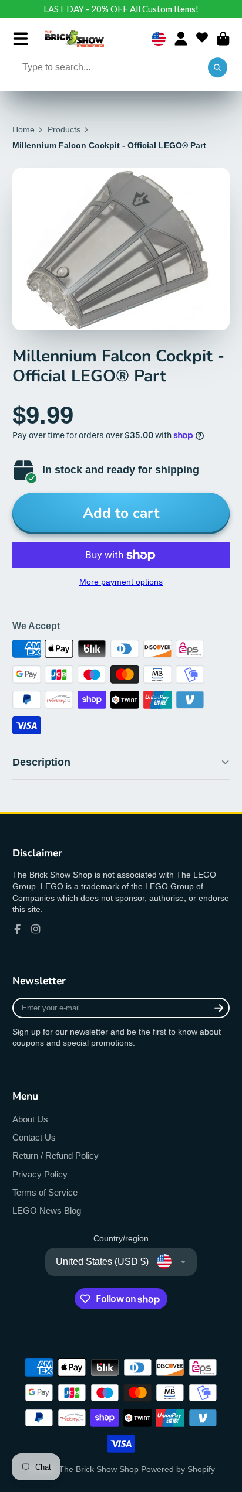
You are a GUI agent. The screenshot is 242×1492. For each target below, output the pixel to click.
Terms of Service (45, 1192)
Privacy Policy (40, 1174)
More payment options (121, 581)
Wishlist (202, 39)
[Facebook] (17, 929)
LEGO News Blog (46, 1211)
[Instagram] (36, 929)
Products (64, 129)
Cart (223, 39)
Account (181, 39)
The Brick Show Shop (99, 1469)
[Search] (218, 68)
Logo (74, 38)
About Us (30, 1119)
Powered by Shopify (178, 1469)
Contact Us (34, 1137)
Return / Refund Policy (55, 1155)
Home (23, 129)
